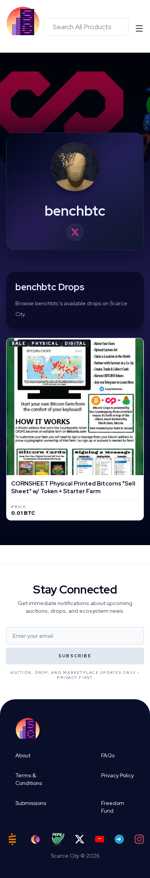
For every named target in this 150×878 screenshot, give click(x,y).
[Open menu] (139, 28)
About (22, 755)
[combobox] (85, 27)
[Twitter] (79, 839)
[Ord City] (35, 839)
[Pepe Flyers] (58, 839)
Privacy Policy (117, 775)
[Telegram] (119, 839)
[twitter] (75, 232)
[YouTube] (99, 839)
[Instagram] (139, 839)
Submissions (30, 803)
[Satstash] (12, 839)
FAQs (108, 755)
